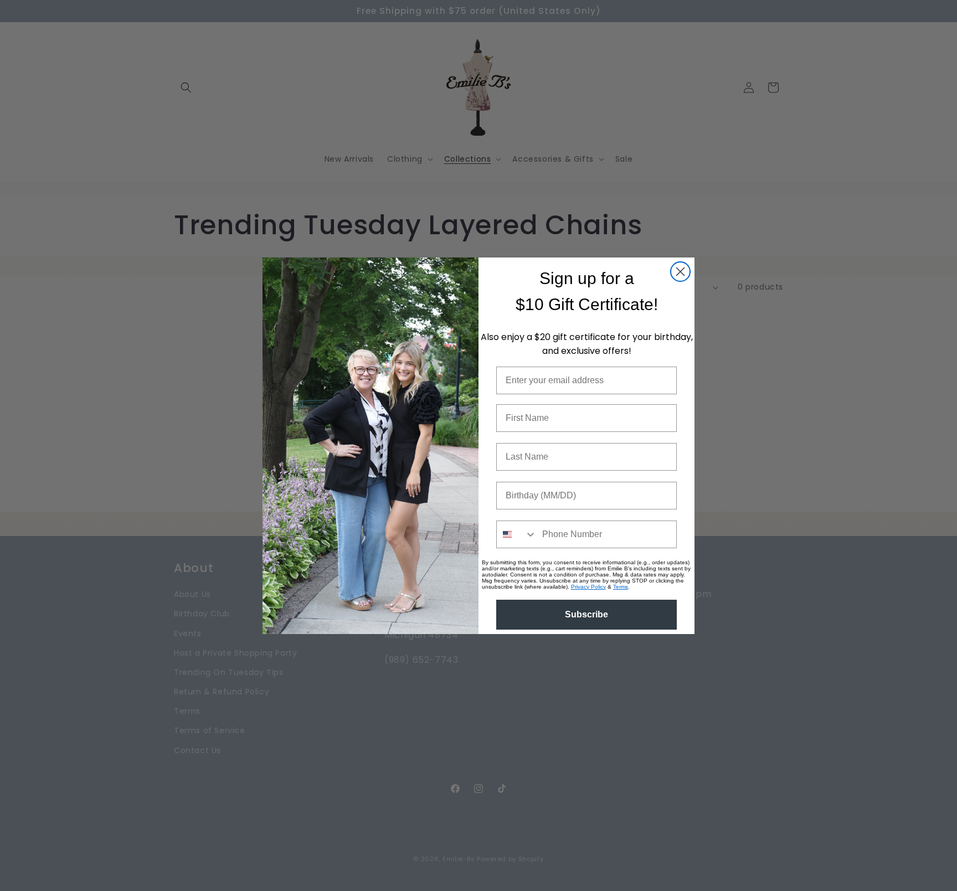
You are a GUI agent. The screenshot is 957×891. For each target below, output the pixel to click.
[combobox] (517, 534)
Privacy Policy (588, 587)
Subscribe (586, 614)
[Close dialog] (680, 271)
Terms (620, 587)
